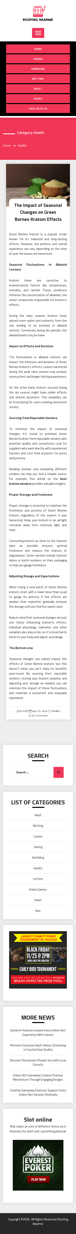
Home (38, 49)
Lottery (38, 878)
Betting (38, 78)
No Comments (39, 715)
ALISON (23, 711)
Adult (38, 88)
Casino (38, 59)
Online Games (38, 889)
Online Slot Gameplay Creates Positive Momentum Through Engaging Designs (38, 1077)
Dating (38, 847)
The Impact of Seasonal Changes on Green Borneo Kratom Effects (38, 212)
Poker (38, 98)
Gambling (38, 69)
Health (55, 711)
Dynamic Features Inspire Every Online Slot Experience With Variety (38, 1032)
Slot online (38, 1119)
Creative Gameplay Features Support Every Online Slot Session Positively (38, 1092)
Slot (38, 910)
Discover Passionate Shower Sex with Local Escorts (38, 1062)
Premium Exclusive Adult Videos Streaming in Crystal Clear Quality (38, 1047)
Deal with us (38, 108)
